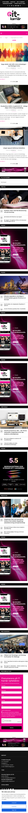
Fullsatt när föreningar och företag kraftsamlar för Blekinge (15, 656)
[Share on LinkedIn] (15, 81)
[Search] (26, 33)
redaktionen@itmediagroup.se (8, 781)
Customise (14, 806)
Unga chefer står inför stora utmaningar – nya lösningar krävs (14, 65)
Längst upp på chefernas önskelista (14, 148)
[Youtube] (15, 5)
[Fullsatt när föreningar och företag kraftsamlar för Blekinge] (14, 644)
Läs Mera (2, 79)
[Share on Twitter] (12, 81)
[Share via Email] (16, 81)
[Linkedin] (13, 5)
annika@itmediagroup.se (10, 777)
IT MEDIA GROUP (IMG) (19, 3)
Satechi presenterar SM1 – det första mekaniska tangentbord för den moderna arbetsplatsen (15, 432)
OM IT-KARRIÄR (20, 2)
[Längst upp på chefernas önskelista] (14, 136)
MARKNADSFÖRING (7, 3)
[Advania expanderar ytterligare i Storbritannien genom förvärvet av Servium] (14, 285)
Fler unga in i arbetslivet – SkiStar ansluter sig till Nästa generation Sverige (15, 666)
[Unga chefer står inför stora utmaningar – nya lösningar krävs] (14, 52)
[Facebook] (7, 5)
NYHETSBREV (6, 2)
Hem (1, 37)
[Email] (18, 5)
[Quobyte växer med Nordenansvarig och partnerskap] (14, 199)
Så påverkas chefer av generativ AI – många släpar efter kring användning (14, 107)
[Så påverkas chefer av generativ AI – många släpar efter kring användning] (14, 94)
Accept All (14, 802)
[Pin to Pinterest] (13, 81)
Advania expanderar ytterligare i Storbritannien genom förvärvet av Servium (15, 297)
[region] (14, 801)
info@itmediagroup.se (9, 766)
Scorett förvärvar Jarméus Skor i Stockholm (14, 308)
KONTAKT (12, 2)
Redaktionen (13, 68)
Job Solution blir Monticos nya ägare (13, 216)
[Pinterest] (11, 5)
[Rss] (20, 5)
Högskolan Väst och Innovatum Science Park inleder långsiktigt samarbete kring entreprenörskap (14, 520)
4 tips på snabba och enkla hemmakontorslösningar (10, 444)
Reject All (14, 810)
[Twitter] (9, 5)
